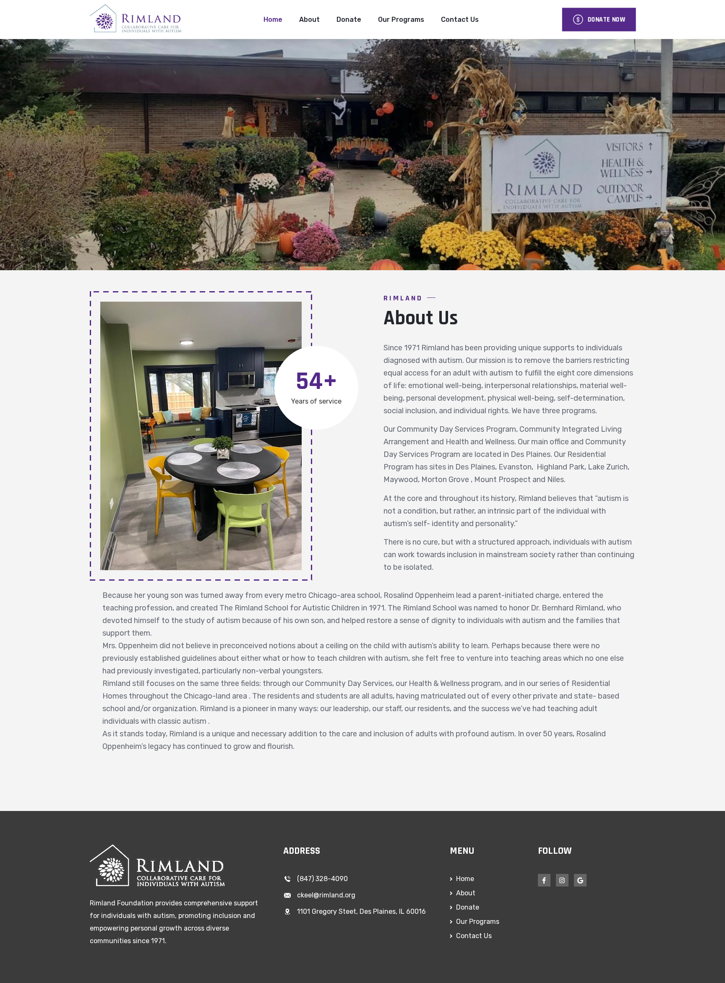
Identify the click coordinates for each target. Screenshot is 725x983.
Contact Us (460, 19)
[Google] (580, 880)
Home (272, 19)
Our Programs (401, 19)
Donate (348, 19)
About (309, 19)
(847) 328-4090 (322, 879)
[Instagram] (562, 880)
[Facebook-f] (544, 880)
